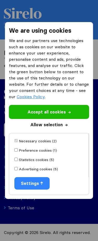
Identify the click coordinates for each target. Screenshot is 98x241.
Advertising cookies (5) (38, 169)
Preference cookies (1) (38, 150)
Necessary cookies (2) (38, 141)
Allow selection (46, 124)
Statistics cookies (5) (36, 159)
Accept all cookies (46, 112)
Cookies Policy (31, 96)
